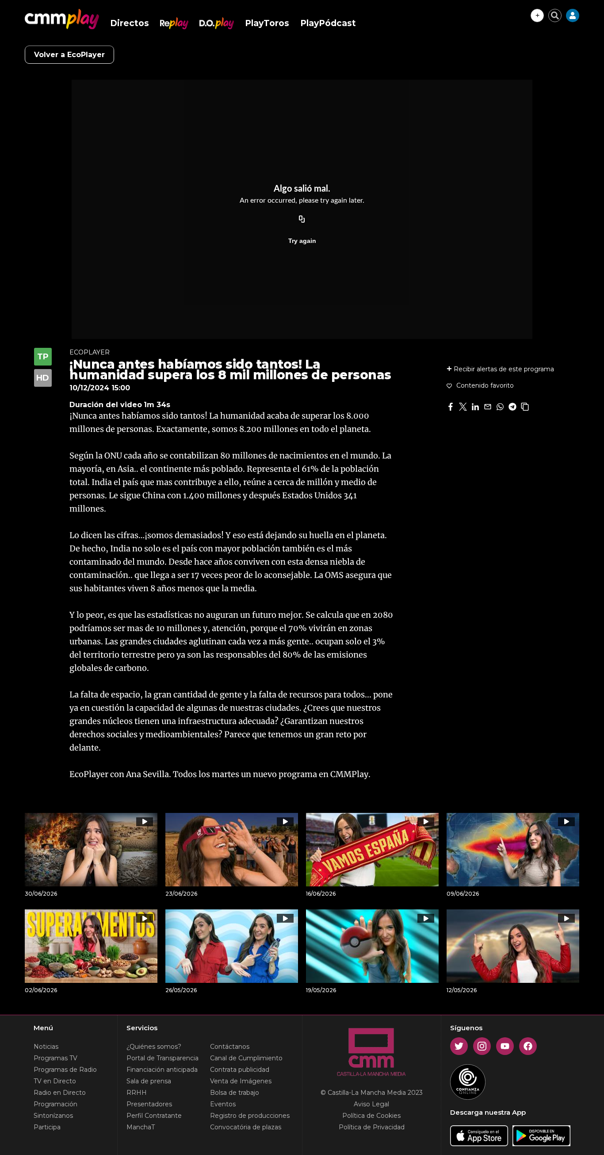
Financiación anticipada (162, 1070)
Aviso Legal (371, 1104)
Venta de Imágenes (240, 1081)
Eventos (223, 1104)
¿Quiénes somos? (153, 1047)
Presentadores (149, 1104)
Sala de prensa (148, 1081)
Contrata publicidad (239, 1070)
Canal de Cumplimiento (246, 1058)
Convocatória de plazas (245, 1127)
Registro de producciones (250, 1116)
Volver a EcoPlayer (69, 54)
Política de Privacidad (372, 1127)
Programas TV (55, 1058)
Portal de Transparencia (162, 1058)
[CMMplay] (62, 19)
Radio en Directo (60, 1093)
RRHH (136, 1093)
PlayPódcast (328, 23)
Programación (55, 1104)
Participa (47, 1127)
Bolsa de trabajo (234, 1093)
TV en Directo (55, 1081)
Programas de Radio (65, 1070)
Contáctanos (229, 1047)
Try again (302, 240)
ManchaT (140, 1127)
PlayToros (267, 23)
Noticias (46, 1047)
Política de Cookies (371, 1116)
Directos (129, 23)
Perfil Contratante (154, 1116)
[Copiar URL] (302, 219)
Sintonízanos (53, 1116)
